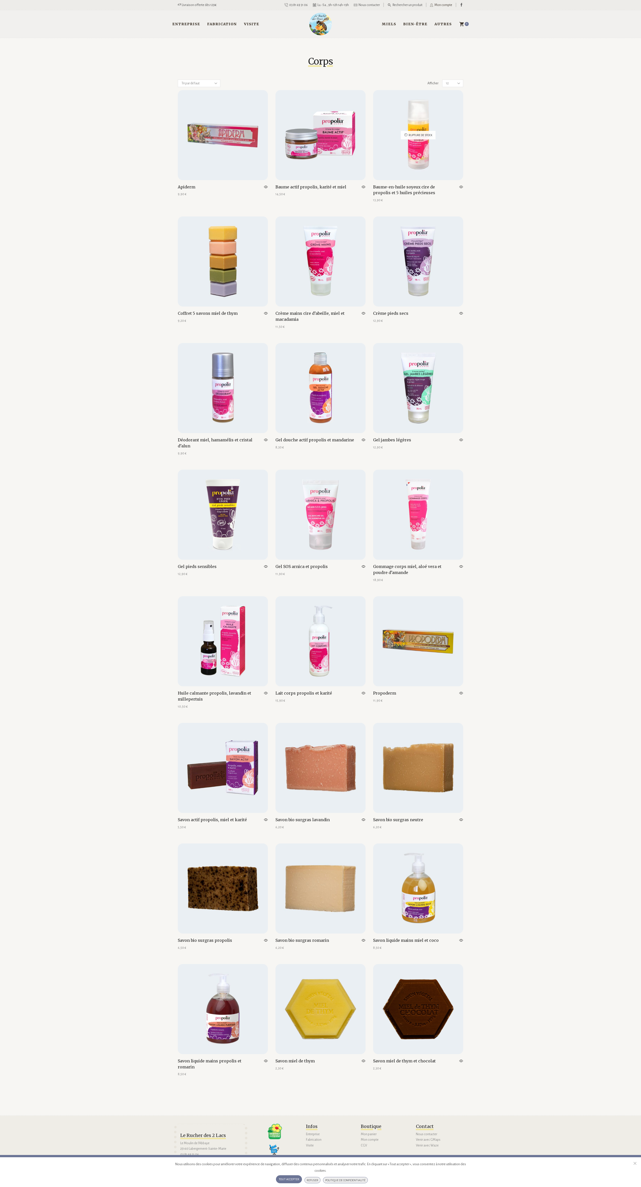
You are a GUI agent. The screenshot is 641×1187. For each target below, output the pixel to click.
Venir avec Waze (427, 1145)
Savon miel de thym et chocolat (404, 1060)
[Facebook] (461, 5)
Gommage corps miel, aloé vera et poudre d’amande (407, 569)
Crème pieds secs (390, 313)
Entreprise (186, 24)
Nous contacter (426, 1134)
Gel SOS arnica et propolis (301, 566)
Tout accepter (289, 1179)
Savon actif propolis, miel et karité (212, 819)
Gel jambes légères (392, 439)
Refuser (312, 1180)
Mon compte (370, 1139)
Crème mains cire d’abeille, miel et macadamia (310, 316)
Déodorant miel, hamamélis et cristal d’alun (215, 442)
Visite (251, 24)
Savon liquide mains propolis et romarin (209, 1063)
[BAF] (275, 1131)
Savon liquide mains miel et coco (406, 940)
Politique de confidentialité (345, 1180)
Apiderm (186, 186)
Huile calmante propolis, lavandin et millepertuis (214, 696)
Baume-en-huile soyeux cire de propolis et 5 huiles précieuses (404, 189)
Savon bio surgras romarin (302, 940)
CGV (364, 1145)
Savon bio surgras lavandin (302, 819)
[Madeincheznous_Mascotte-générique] (276, 1151)
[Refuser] (634, 1163)
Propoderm (384, 693)
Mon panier (369, 1134)
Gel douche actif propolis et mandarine (314, 439)
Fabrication (222, 24)
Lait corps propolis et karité (303, 693)
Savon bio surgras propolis (205, 940)
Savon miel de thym (295, 1060)
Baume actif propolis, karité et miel (310, 186)
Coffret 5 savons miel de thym (208, 313)
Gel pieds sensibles (197, 566)
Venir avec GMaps (428, 1139)
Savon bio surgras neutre (398, 819)
